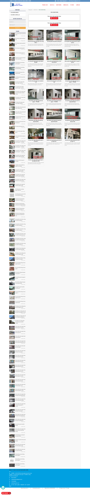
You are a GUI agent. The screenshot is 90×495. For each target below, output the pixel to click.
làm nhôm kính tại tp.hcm (19, 126)
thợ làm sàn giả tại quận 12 (20, 52)
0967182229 (63, 1)
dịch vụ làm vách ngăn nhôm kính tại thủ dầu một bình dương (20, 430)
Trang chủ (30, 9)
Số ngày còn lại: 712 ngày (64, 488)
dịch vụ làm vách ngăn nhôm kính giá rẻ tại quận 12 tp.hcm (20, 405)
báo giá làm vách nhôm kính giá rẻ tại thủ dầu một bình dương (20, 92)
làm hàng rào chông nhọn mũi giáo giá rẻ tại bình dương (19, 322)
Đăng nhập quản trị (24, 488)
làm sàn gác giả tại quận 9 (20, 48)
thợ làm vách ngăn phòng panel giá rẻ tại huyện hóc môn (19, 214)
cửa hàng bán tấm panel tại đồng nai (54, 41)
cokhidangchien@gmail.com (74, 0)
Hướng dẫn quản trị (36, 488)
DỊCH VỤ (35, 9)
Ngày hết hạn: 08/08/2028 (50, 488)
